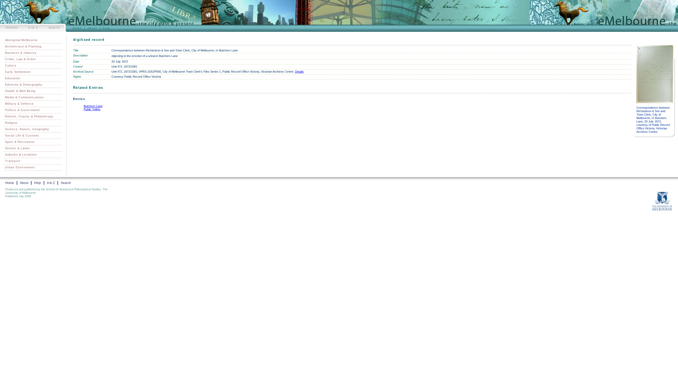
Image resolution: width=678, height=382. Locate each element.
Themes (12, 27)
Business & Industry (21, 52)
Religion (11, 122)
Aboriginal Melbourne (21, 40)
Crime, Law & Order (20, 59)
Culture (10, 65)
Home (77, 28)
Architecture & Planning (23, 46)
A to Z (33, 27)
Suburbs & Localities (21, 154)
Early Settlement (18, 71)
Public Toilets (92, 109)
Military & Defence (19, 103)
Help (106, 28)
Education (12, 78)
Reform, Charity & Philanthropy (29, 116)
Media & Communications (24, 97)
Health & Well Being (20, 91)
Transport (12, 161)
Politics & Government (22, 110)
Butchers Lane (93, 106)
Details (299, 71)
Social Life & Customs (22, 135)
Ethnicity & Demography (23, 84)
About (92, 28)
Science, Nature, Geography (27, 129)
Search (54, 27)
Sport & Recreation (20, 141)
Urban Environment (20, 167)
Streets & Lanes (17, 148)
